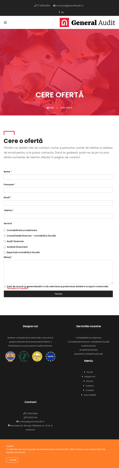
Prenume (9, 184)
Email (7, 197)
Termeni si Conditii (17, 288)
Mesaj (8, 257)
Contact (90, 390)
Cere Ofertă (90, 394)
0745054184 (43, 5)
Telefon (9, 210)
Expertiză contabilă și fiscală (23, 252)
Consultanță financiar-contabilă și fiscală (88, 341)
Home (51, 107)
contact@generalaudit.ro (69, 5)
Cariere (90, 385)
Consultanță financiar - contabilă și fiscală (31, 236)
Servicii (8, 223)
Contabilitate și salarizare (22, 230)
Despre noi (89, 376)
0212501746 (31, 417)
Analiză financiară (17, 247)
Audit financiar (15, 241)
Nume (8, 171)
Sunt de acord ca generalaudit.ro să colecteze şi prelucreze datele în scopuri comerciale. (58, 287)
